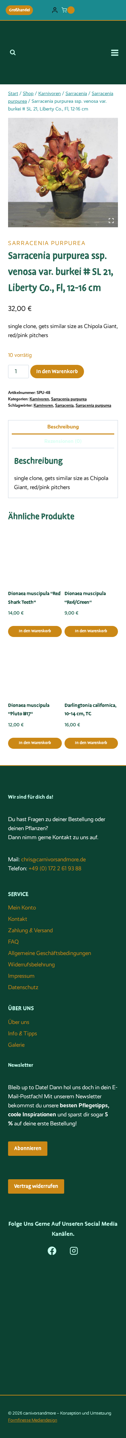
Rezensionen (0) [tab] (63, 441)
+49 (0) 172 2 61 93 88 (55, 868)
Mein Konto (22, 907)
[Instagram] (74, 1250)
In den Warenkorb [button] (35, 631)
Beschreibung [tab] (63, 427)
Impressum (21, 976)
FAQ (13, 942)
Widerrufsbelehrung (31, 964)
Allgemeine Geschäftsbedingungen (49, 953)
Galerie (16, 1045)
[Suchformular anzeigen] (13, 53)
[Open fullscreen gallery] (111, 220)
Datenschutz (23, 987)
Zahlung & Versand (30, 930)
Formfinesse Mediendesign (32, 1420)
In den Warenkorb (57, 371)
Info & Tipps (22, 1033)
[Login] (54, 10)
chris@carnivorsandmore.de (53, 859)
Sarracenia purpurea (47, 243)
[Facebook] (51, 1250)
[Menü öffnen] (117, 53)
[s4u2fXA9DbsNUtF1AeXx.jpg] (63, 172)
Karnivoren (39, 399)
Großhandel (19, 10)
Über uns (18, 1022)
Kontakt (17, 919)
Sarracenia (64, 405)
